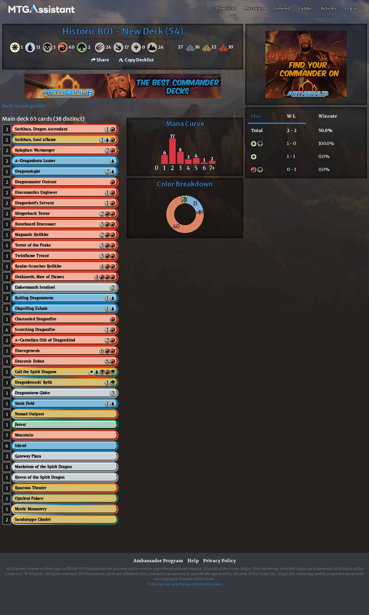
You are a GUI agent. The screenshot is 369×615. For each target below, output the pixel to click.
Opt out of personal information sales (190, 584)
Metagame (255, 8)
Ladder (305, 8)
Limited (282, 8)
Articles (328, 8)
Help (193, 560)
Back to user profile (23, 105)
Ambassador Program (158, 560)
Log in (351, 8)
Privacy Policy (219, 560)
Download (226, 8)
